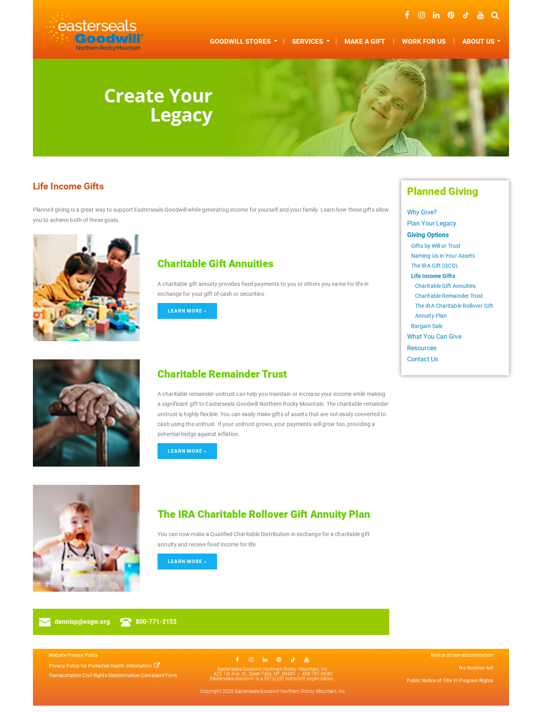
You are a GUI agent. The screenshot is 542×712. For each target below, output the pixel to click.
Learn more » (187, 311)
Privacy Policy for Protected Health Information (100, 666)
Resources (421, 348)
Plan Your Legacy (432, 223)
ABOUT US (478, 41)
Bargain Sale (426, 326)
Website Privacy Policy (73, 655)
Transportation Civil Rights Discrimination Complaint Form (114, 675)
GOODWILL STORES (240, 41)
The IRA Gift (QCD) (434, 265)
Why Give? (422, 212)
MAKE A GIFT (364, 41)
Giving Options (428, 235)
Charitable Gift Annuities (445, 286)
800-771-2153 (156, 621)
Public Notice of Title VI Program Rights (450, 680)
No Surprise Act (476, 668)
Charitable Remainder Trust (449, 296)
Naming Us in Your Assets (443, 256)
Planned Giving (442, 191)
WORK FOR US (424, 41)
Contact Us (422, 359)
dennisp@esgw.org (82, 621)
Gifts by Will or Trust (436, 246)
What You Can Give (434, 336)
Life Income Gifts (433, 276)
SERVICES (307, 41)
